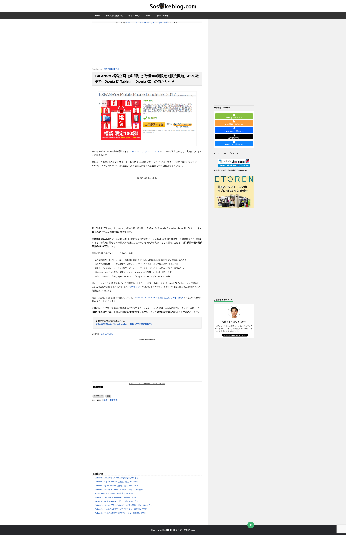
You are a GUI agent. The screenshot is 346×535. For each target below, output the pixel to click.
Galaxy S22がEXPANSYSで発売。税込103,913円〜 (116, 486)
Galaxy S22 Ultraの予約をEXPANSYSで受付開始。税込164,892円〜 (123, 505)
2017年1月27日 (111, 69)
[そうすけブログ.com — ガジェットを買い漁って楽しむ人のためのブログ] (173, 6)
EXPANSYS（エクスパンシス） (144, 151)
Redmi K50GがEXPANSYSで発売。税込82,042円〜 (116, 501)
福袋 (108, 396)
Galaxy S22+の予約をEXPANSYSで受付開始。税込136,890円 (121, 509)
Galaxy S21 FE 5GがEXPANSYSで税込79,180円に (116, 497)
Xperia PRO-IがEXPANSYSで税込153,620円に (114, 493)
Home (97, 16)
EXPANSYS (107, 334)
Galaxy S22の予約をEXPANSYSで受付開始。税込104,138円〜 (121, 513)
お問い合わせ (162, 16)
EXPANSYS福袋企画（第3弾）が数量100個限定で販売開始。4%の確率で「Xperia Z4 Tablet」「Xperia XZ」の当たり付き (147, 78)
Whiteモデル (136, 287)
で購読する (234, 117)
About (148, 16)
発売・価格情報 (110, 400)
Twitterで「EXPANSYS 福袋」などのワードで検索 (158, 297)
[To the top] (250, 525)
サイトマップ (134, 16)
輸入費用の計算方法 (114, 16)
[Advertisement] (147, 46)
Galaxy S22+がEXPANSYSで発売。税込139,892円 (116, 482)
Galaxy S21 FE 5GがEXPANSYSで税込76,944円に (116, 478)
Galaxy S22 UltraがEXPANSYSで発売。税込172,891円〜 (119, 489)
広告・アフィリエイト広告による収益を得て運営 (147, 22)
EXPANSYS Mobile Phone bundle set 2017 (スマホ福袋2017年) (124, 324)
